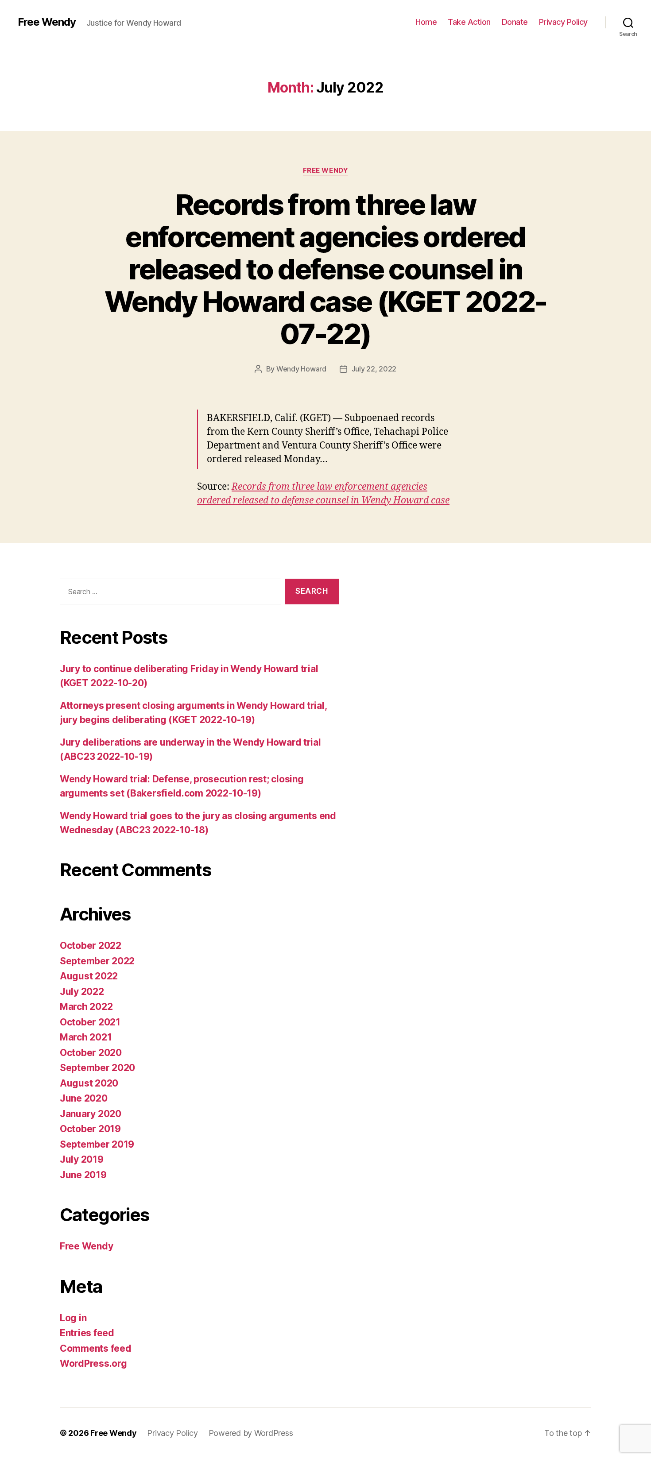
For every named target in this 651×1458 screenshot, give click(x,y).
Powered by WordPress (251, 1433)
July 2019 (82, 1159)
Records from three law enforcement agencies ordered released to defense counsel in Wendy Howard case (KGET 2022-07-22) (326, 269)
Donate (515, 22)
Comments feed (96, 1348)
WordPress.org (93, 1363)
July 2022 (82, 991)
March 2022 (86, 1006)
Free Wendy (47, 22)
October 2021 (90, 1022)
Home (426, 22)
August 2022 (89, 976)
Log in (73, 1317)
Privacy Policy (563, 22)
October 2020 (91, 1052)
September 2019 (97, 1144)
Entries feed (87, 1332)
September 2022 (97, 961)
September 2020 (97, 1067)
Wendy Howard (301, 368)
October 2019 (90, 1128)
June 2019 (83, 1174)
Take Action (469, 22)
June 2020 (84, 1098)
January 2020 (90, 1113)
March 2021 (86, 1037)
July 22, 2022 (374, 368)
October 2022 (90, 945)
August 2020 (89, 1083)
